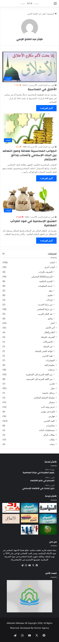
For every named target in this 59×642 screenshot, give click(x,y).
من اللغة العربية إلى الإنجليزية (39, 374)
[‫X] (33, 565)
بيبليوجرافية (49, 365)
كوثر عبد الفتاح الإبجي (29, 39)
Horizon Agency (41, 628)
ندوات (52, 444)
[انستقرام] (26, 565)
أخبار (53, 323)
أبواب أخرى (49, 267)
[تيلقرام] (22, 565)
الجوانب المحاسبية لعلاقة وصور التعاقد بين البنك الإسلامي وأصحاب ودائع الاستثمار (30, 155)
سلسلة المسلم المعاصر (44, 397)
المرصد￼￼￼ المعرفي (41, 276)
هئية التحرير (47, 355)
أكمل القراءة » (46, 108)
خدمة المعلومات (45, 286)
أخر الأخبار (50, 327)
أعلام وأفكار (49, 332)
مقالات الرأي (49, 435)
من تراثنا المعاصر (44, 309)
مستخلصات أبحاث (47, 430)
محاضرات (50, 425)
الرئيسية (51, 13)
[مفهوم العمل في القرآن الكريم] (48, 530)
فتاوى (50, 295)
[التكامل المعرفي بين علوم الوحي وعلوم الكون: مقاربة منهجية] (29, 518)
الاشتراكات (47, 341)
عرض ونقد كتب (48, 407)
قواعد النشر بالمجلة (43, 351)
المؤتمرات (50, 360)
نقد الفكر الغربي (45, 314)
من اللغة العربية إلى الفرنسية (39, 379)
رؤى (50, 290)
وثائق (50, 318)
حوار (53, 388)
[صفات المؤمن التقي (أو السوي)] (11, 519)
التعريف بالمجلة (48, 337)
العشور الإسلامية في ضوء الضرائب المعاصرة (33, 223)
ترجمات (51, 369)
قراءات (49, 300)
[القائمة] (55, 4)
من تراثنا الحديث (45, 304)
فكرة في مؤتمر (48, 411)
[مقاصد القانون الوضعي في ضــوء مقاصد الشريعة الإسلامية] (29, 508)
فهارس (52, 416)
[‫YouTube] (29, 565)
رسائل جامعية (48, 393)
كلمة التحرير (49, 421)
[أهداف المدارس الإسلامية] (29, 530)
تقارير (52, 383)
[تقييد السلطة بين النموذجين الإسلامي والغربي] (48, 508)
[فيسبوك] (37, 565)
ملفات (52, 439)
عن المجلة (47, 346)
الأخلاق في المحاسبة (42, 89)
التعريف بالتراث (45, 272)
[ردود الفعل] (11, 508)
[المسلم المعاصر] (29, 3)
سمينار (52, 402)
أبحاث (52, 262)
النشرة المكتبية (45, 281)
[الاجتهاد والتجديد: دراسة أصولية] (48, 519)
